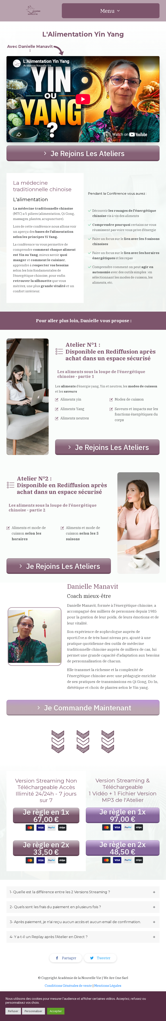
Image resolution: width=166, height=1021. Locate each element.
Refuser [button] (13, 1011)
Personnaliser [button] (33, 1011)
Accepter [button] (56, 1011)
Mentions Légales (107, 986)
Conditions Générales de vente (68, 986)
